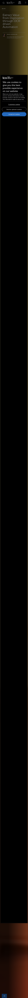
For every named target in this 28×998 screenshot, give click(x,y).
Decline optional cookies (14, 109)
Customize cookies (14, 104)
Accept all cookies (14, 114)
